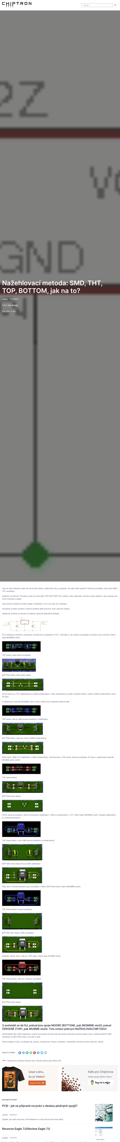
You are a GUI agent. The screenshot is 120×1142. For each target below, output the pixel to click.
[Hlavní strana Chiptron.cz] (16, 5)
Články (5, 299)
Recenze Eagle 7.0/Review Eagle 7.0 (26, 1128)
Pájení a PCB (57, 1060)
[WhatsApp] (31, 1052)
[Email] (45, 1052)
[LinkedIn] (27, 1052)
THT (4, 591)
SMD (114, 588)
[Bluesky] (42, 1052)
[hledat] (115, 5)
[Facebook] (19, 1052)
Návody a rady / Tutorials (33, 1060)
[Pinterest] (34, 1052)
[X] (23, 1052)
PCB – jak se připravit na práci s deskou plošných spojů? (39, 1106)
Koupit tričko (35, 1083)
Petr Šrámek (13, 305)
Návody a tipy (47, 1060)
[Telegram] (38, 1052)
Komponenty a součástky (15, 1060)
